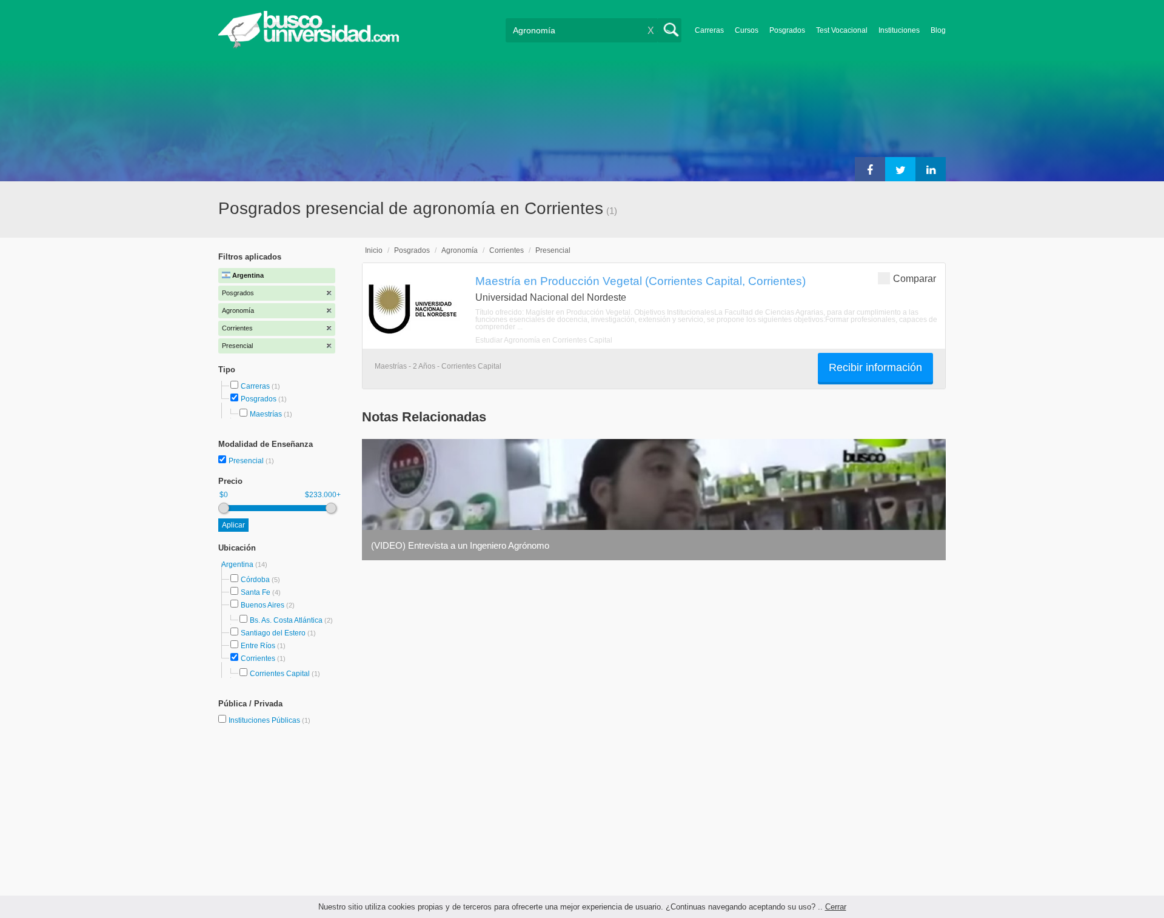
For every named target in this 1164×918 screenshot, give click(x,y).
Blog (938, 30)
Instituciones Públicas (269, 720)
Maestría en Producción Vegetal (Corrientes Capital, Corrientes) (640, 280)
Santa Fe (255, 592)
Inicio (374, 250)
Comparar (914, 278)
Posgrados (787, 30)
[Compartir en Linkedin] (930, 169)
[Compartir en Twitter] (900, 169)
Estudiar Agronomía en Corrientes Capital (543, 340)
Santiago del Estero (273, 633)
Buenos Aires (262, 605)
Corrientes (258, 658)
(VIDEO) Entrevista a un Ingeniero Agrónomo (460, 545)
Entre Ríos (258, 646)
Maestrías (266, 414)
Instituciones (899, 30)
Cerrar (835, 906)
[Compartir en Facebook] (870, 169)
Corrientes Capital (280, 673)
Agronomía (459, 250)
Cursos (746, 30)
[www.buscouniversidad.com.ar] (308, 46)
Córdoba (255, 579)
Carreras (709, 30)
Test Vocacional (842, 30)
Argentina (238, 564)
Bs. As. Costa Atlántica (286, 620)
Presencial (247, 461)
